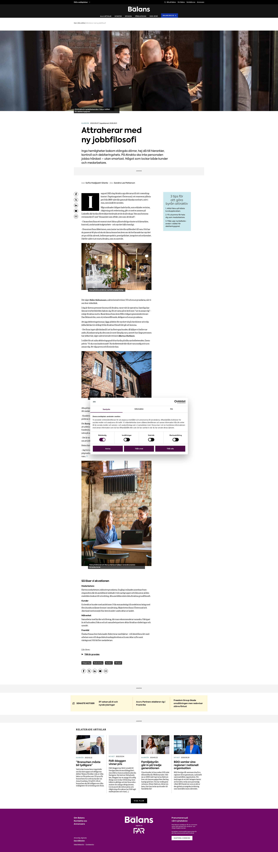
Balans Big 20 (168, 15)
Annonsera (200, 2)
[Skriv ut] (76, 211)
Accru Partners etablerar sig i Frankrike (150, 703)
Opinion (128, 16)
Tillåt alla (170, 449)
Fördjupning (140, 16)
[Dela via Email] (76, 216)
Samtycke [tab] (106, 409)
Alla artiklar (105, 16)
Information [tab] (139, 409)
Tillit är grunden (92, 654)
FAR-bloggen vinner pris (117, 762)
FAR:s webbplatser (81, 2)
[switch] (127, 439)
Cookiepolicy (90, 844)
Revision (109, 663)
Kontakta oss (191, 2)
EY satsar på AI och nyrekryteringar (108, 703)
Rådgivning (86, 663)
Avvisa (107, 449)
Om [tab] (171, 409)
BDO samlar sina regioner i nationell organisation (186, 765)
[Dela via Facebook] (76, 194)
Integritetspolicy (79, 844)
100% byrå (154, 16)
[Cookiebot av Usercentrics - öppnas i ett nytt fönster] (175, 401)
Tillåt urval (139, 449)
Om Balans (181, 2)
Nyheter (118, 16)
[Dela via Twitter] (76, 200)
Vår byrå (118, 663)
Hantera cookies (182, 838)
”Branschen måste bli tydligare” (88, 763)
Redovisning (98, 663)
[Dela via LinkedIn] (76, 205)
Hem (75, 23)
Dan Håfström (79, 841)
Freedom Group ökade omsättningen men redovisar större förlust (188, 703)
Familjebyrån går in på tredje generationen (151, 765)
